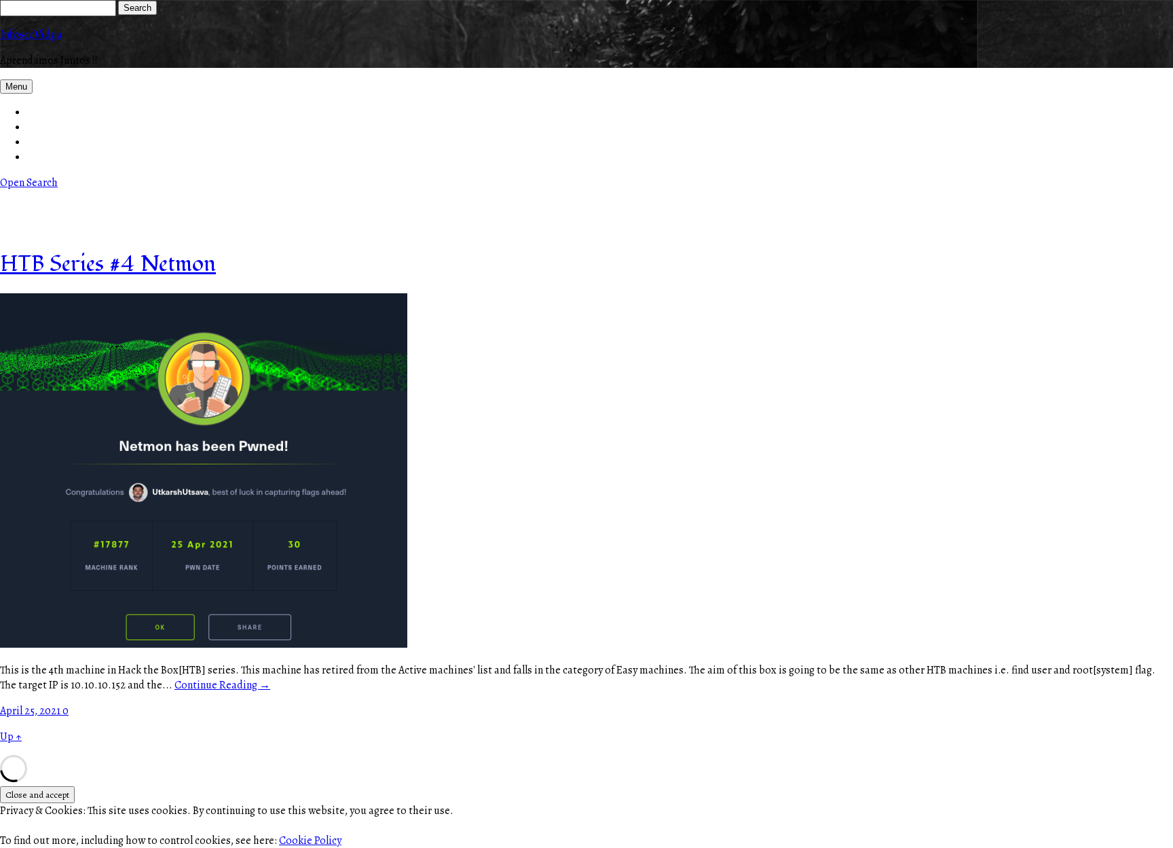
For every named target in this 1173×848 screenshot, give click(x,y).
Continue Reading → (222, 685)
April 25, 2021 (31, 710)
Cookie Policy (310, 840)
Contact (45, 126)
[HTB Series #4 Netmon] (203, 644)
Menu (16, 86)
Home (41, 112)
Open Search (29, 182)
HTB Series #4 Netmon (108, 264)
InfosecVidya (31, 34)
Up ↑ (11, 736)
